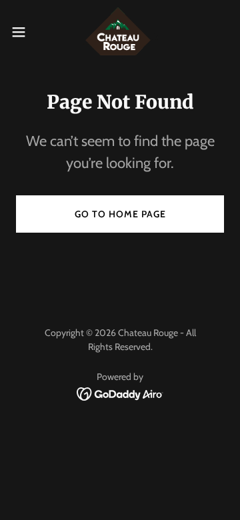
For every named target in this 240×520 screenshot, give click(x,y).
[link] (120, 32)
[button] (22, 32)
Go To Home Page (120, 214)
